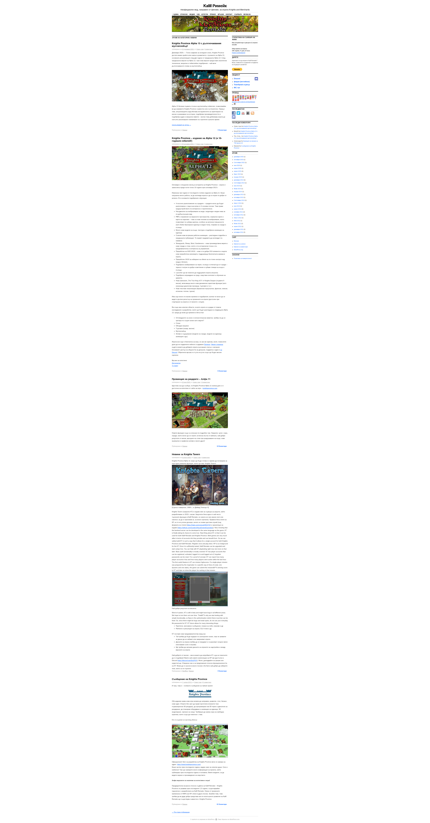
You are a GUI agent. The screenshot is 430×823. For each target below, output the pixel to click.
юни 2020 (237, 165)
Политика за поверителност (243, 258)
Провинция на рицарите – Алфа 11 (191, 379)
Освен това (200, 49)
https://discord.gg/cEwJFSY (187, 660)
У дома (175, 14)
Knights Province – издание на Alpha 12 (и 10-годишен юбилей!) (197, 139)
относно (184, 14)
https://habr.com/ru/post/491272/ (198, 525)
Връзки (221, 14)
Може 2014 (237, 188)
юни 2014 (237, 186)
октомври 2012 (238, 215)
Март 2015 (237, 174)
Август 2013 (237, 203)
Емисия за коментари (241, 247)
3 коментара (209, 49)
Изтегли (204, 14)
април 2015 (237, 171)
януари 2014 (238, 191)
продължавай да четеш (181, 125)
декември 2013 (238, 194)
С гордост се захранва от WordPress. (202, 819)
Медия (192, 14)
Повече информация (238, 53)
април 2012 (237, 226)
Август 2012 (237, 218)
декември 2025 (238, 157)
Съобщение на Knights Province (189, 679)
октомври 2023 (238, 159)
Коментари (222, 130)
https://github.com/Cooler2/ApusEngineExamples (195, 528)
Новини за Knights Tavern (186, 454)
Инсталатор (176, 363)
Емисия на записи (239, 244)
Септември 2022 (239, 162)
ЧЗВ (198, 14)
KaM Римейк (215, 5)
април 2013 (237, 209)
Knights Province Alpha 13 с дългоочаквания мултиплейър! (196, 45)
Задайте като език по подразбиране (243, 102)
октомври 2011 (238, 232)
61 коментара (206, 682)
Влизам (236, 241)
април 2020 (237, 168)
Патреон (207, 344)
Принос (213, 14)
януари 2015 (238, 177)
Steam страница (217, 344)
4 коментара (206, 457)
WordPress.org (238, 250)
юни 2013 (237, 206)
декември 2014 (238, 180)
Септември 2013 (239, 200)
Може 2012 (237, 223)
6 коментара (208, 144)
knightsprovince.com (210, 388)
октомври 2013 (238, 197)
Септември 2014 (239, 183)
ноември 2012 (238, 212)
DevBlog (247, 14)
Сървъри (238, 14)
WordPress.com (234, 819)
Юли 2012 (237, 220)
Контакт (229, 14)
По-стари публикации (181, 812)
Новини (184, 130)
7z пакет (175, 366)
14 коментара (205, 382)
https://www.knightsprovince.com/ (189, 764)
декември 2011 (238, 229)
